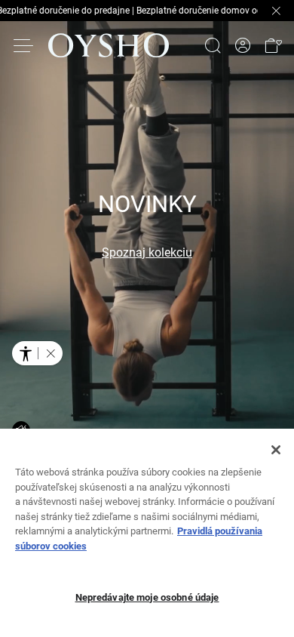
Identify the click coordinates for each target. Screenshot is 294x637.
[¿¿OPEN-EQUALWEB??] (37, 353)
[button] (273, 45)
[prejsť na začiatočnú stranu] (108, 45)
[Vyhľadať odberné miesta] (213, 45)
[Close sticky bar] (276, 10)
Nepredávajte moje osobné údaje (147, 597)
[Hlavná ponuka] (24, 45)
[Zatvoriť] (275, 449)
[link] (243, 45)
